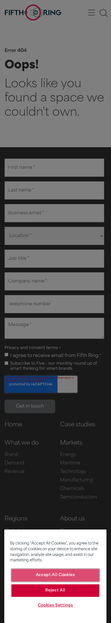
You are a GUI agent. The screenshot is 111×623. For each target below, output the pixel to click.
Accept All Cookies (55, 575)
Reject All (55, 590)
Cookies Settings (55, 605)
